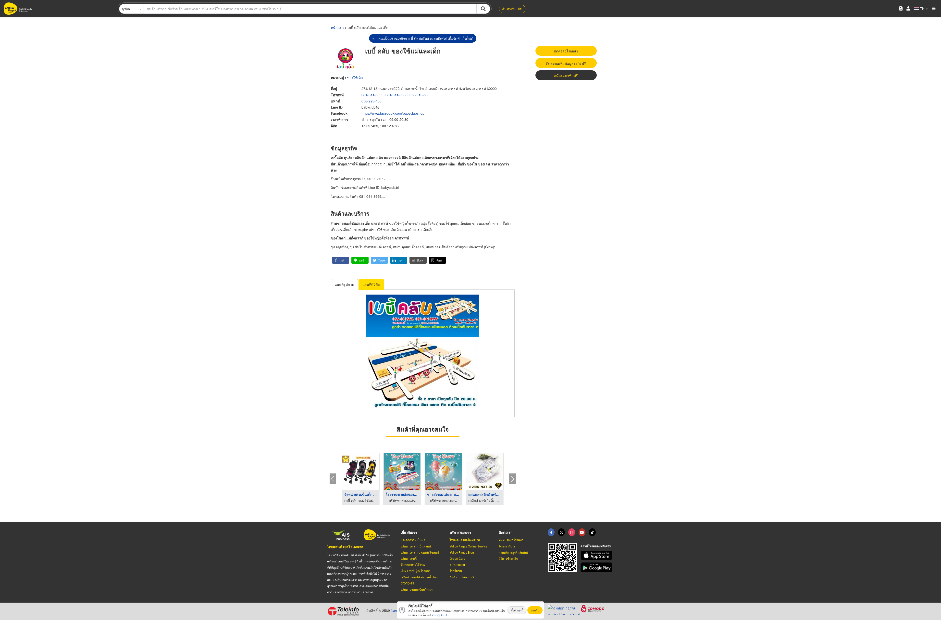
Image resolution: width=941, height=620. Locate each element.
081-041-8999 (372, 94)
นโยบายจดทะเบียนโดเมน (417, 589)
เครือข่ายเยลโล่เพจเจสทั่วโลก (419, 577)
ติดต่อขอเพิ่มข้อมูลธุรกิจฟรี (566, 63)
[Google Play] (597, 567)
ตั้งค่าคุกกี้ (517, 610)
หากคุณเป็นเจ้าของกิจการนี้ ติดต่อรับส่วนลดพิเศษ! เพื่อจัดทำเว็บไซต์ (422, 38)
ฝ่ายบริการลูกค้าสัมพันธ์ (514, 552)
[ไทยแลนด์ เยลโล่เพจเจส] (561, 532)
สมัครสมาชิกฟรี (566, 75)
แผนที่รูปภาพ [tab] (344, 284)
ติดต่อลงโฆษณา (566, 51)
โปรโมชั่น (456, 571)
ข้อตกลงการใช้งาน (413, 564)
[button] (340, 260)
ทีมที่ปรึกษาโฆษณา (511, 540)
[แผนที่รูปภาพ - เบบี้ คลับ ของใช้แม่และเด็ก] (422, 353)
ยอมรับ (535, 610)
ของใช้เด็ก (355, 77)
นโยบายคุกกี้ (409, 558)
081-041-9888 (396, 94)
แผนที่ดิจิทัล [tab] (371, 284)
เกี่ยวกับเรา (409, 532)
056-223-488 (371, 101)
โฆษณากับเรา (508, 546)
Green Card (457, 558)
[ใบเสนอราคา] (901, 9)
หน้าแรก (337, 27)
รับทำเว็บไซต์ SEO (462, 577)
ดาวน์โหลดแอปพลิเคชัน (596, 546)
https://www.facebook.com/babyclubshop (392, 113)
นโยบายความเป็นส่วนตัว (417, 546)
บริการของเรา (460, 532)
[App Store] (597, 555)
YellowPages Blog (462, 552)
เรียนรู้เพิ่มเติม (440, 615)
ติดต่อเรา (505, 532)
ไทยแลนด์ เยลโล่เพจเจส (345, 546)
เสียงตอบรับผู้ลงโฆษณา (416, 571)
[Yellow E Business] (551, 532)
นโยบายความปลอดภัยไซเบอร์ (420, 552)
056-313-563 (419, 94)
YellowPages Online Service (468, 546)
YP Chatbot (457, 564)
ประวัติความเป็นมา (413, 540)
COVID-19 (407, 583)
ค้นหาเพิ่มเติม (512, 8)
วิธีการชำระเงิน (508, 558)
